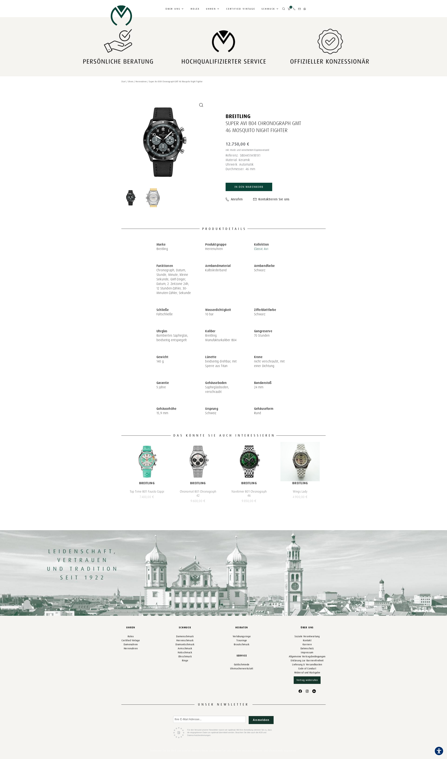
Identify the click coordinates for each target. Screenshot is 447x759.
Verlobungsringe (242, 636)
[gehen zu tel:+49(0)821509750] (294, 9)
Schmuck (268, 8)
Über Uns (173, 8)
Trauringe (241, 640)
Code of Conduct (307, 668)
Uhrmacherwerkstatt (241, 668)
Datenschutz (307, 648)
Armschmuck (185, 648)
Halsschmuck (185, 652)
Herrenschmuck (185, 640)
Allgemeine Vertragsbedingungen (307, 656)
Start (123, 81)
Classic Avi (261, 249)
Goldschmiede (241, 664)
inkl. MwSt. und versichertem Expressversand (247, 149)
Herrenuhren (141, 81)
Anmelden (261, 719)
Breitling (238, 116)
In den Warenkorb (249, 187)
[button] (283, 9)
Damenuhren (131, 644)
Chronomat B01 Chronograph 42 (198, 493)
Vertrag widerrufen (307, 680)
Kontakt (307, 640)
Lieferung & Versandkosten (307, 664)
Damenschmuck (185, 636)
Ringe (185, 660)
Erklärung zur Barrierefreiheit (307, 660)
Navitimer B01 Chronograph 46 (249, 493)
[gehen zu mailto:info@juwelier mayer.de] (299, 9)
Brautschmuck (242, 644)
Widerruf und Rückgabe (307, 672)
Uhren (211, 8)
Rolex (195, 8)
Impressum (307, 652)
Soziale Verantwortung (307, 636)
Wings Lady (300, 491)
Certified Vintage (240, 8)
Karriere (307, 644)
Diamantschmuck (185, 644)
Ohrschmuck (185, 656)
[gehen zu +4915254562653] (304, 9)
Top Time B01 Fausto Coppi (147, 491)
